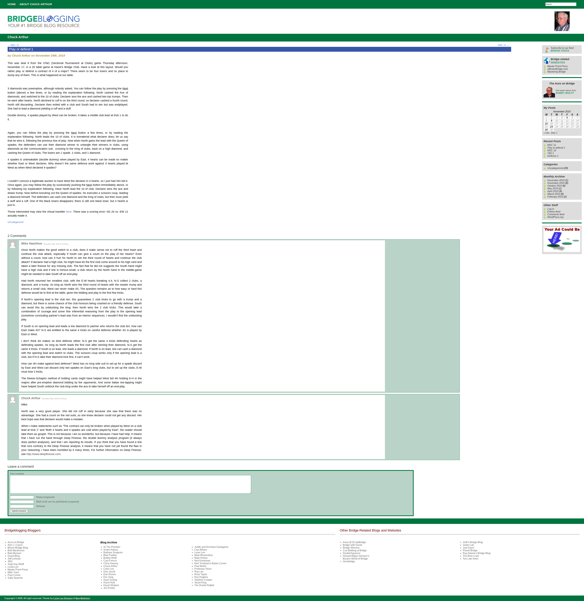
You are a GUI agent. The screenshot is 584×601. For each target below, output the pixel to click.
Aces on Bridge (16, 542)
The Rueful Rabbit (204, 585)
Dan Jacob (109, 571)
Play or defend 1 (556, 147)
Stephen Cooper (203, 579)
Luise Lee (199, 552)
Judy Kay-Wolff (16, 564)
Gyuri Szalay (110, 579)
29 (546, 130)
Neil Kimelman (202, 560)
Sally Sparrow (15, 578)
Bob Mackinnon (16, 550)
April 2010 (552, 191)
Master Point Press (557, 66)
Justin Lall (468, 545)
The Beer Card (471, 556)
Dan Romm (109, 574)
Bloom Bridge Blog (18, 547)
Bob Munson (14, 553)
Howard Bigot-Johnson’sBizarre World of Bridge (356, 557)
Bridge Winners (351, 547)
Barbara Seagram (113, 552)
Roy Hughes (201, 577)
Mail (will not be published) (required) (57, 501)
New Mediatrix (82, 598)
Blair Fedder (110, 555)
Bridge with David (352, 545)
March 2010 (553, 194)
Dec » (554, 133)
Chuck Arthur (110, 566)
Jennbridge (349, 561)
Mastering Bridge (556, 71)
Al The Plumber (111, 547)
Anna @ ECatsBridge (354, 542)
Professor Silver (203, 569)
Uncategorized (15, 222)
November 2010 (556, 183)
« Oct (546, 133)
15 (546, 123)
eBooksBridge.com (557, 69)
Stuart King (200, 582)
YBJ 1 (550, 153)
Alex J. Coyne (15, 545)
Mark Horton (201, 558)
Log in (550, 209)
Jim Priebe (109, 588)
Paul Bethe (200, 566)
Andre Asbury (110, 549)
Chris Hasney (110, 563)
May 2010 (552, 188)
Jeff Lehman (14, 558)
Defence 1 (552, 156)
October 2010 (554, 185)
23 (551, 126)
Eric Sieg (108, 577)
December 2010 (556, 180)
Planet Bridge (470, 550)
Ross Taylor (200, 574)
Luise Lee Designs (63, 598)
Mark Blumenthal (203, 555)
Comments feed (555, 214)
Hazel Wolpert (111, 585)
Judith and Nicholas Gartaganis (211, 547)
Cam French (110, 560)
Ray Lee (198, 571)
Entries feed (553, 211)
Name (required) (45, 497)
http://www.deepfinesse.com (43, 454)
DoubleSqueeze (351, 553)
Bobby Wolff (109, 558)
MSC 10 (13, 45)
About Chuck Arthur (35, 4)
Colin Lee (108, 569)
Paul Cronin (14, 575)
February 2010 (555, 196)
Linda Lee (13, 567)
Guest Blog (14, 556)
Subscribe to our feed (562, 49)
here (68, 211)
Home (12, 4)
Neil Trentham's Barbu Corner (210, 563)
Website (40, 506)
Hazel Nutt (109, 582)
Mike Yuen (13, 572)
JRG (10, 561)
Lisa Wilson (200, 549)
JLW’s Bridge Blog (473, 542)
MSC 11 (503, 45)
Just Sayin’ (469, 547)
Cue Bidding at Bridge (355, 550)
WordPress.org (555, 217)
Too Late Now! (470, 558)
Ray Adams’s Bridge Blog (476, 553)
